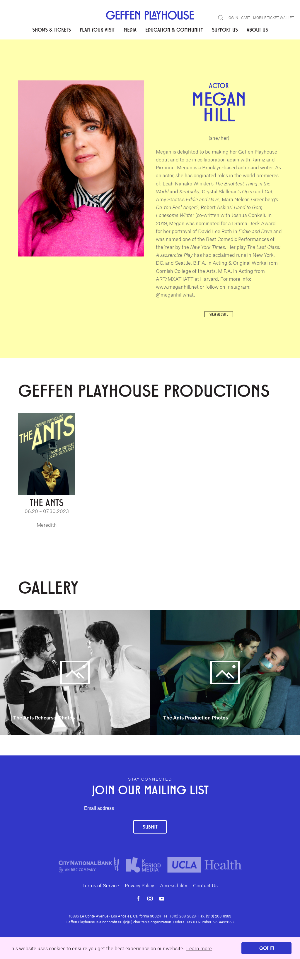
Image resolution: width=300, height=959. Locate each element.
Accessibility (173, 885)
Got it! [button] (266, 948)
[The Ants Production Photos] (225, 672)
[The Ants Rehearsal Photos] (75, 672)
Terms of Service (100, 885)
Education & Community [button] (174, 29)
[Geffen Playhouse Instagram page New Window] (150, 898)
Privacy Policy (139, 885)
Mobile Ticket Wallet (273, 18)
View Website (218, 314)
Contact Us (205, 885)
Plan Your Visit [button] (97, 29)
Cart (245, 18)
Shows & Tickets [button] (51, 29)
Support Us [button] (225, 29)
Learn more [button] (199, 948)
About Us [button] (257, 29)
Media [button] (130, 29)
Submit (150, 826)
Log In (232, 18)
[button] (221, 17)
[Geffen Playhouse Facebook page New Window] (138, 898)
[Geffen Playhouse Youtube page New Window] (162, 898)
